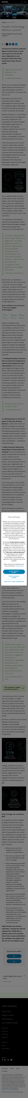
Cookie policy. (20, 566)
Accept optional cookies (14, 571)
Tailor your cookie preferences (14, 581)
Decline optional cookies (14, 576)
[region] (14, 549)
